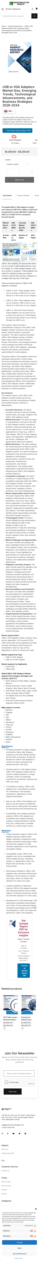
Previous (4, 1012)
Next (35, 1012)
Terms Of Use (6, 1186)
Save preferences (19, 1254)
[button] (36, 1209)
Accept (19, 1242)
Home (4, 26)
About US (5, 1149)
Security (4, 1190)
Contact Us (5, 1171)
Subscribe (13, 1091)
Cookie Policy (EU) (8, 1153)
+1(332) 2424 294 (8, 1127)
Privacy (4, 1194)
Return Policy (6, 1182)
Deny (20, 1248)
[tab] (7, 195)
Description (7, 195)
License (7, 160)
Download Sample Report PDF (19, 131)
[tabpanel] (19, 57)
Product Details (23, 195)
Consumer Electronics (15, 26)
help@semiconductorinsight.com (13, 1125)
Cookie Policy (18, 1258)
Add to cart (19, 180)
